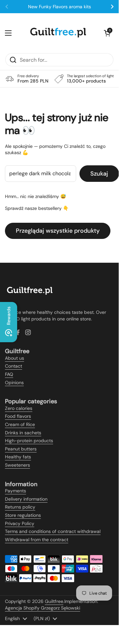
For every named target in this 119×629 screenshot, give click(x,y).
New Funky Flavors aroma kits (59, 6)
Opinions (14, 382)
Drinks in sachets (23, 433)
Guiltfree (54, 601)
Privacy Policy (19, 523)
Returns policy (20, 507)
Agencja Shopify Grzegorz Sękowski (42, 608)
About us (14, 358)
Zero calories (18, 408)
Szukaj (99, 174)
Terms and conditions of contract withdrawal (53, 531)
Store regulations (23, 515)
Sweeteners (17, 465)
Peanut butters (21, 449)
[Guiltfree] (57, 33)
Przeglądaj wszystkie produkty (58, 231)
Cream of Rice (20, 424)
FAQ (9, 374)
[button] (107, 33)
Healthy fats (18, 457)
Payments (15, 491)
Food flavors (18, 416)
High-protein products (29, 441)
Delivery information (26, 499)
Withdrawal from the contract (36, 540)
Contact (13, 366)
